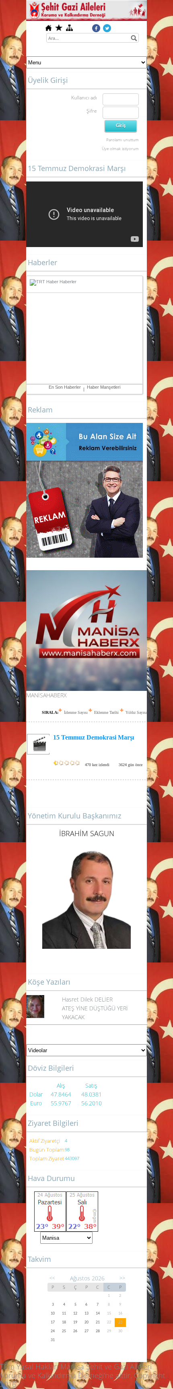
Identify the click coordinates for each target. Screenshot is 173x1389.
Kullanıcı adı (84, 97)
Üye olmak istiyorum (120, 148)
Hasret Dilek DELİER (87, 999)
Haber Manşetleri (103, 387)
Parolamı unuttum (122, 139)
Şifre (91, 110)
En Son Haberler (65, 387)
